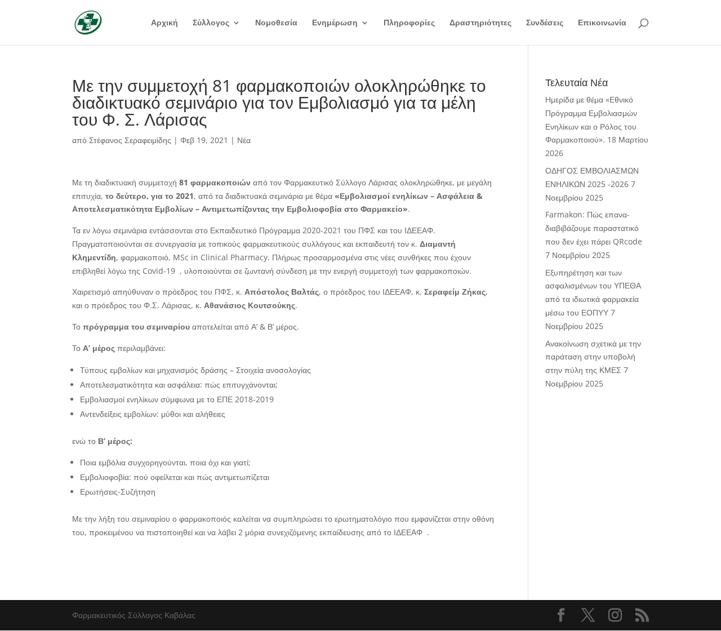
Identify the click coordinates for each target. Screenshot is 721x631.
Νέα (244, 140)
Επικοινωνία (602, 23)
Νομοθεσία (276, 23)
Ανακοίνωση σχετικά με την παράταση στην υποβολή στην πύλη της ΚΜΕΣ (593, 357)
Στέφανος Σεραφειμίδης (130, 140)
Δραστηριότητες (480, 23)
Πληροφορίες (409, 23)
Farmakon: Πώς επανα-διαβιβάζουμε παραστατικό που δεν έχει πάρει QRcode (593, 228)
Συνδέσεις (544, 23)
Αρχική (164, 23)
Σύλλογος (211, 23)
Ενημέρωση (335, 23)
